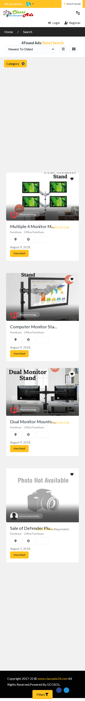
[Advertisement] (42, 114)
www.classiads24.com (53, 678)
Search (27, 32)
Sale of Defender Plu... (31, 528)
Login (56, 23)
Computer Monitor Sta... (33, 326)
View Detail (19, 253)
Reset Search (53, 43)
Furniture (16, 232)
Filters (41, 694)
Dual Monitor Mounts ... (33, 421)
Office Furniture (34, 232)
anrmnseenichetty (29, 516)
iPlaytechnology (28, 214)
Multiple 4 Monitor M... (32, 226)
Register (75, 23)
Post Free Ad (73, 3)
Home (8, 32)
